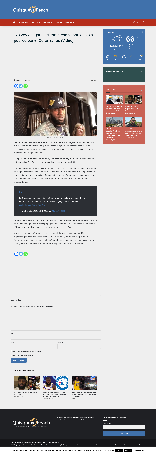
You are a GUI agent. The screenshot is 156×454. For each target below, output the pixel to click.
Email (13, 342)
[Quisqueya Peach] (31, 9)
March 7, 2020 (58, 211)
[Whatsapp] (25, 86)
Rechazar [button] (128, 450)
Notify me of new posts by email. (23, 355)
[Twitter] (21, 86)
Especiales (59, 22)
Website (60, 342)
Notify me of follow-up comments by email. (26, 351)
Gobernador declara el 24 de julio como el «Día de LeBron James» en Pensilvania (84, 394)
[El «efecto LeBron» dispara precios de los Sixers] (27, 383)
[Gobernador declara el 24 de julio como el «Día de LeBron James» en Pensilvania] (84, 383)
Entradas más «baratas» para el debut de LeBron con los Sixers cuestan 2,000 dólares (54, 394)
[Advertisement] (55, 62)
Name (13, 333)
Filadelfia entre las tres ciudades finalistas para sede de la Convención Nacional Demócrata (114, 133)
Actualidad (23, 22)
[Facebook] (16, 86)
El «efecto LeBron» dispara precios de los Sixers (133, 109)
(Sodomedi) (55, 442)
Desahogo (34, 22)
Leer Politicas (139, 450)
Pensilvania (69, 22)
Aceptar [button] (119, 450)
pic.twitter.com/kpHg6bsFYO (32, 205)
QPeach (17, 80)
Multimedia (47, 22)
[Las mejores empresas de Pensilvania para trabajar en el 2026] (114, 99)
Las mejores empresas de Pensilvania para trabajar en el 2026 (114, 109)
